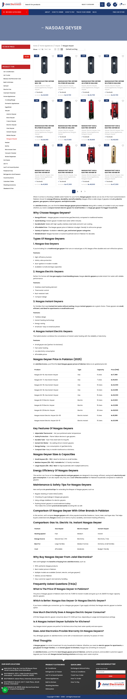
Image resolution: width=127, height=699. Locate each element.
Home (35, 46)
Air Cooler (7, 75)
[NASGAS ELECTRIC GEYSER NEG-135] (44, 65)
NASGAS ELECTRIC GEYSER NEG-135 (44, 82)
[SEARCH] (102, 4)
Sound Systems (9, 178)
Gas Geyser (10, 128)
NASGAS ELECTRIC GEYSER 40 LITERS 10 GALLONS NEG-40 (91, 83)
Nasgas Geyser (12, 139)
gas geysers (44, 201)
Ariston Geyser (11, 114)
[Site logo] (12, 4)
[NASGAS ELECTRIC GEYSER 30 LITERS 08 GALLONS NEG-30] (68, 65)
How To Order (76, 679)
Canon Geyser (11, 121)
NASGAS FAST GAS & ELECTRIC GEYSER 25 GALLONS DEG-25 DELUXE (44, 172)
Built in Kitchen (8, 82)
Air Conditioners (9, 72)
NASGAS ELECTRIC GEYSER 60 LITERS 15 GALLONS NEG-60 (44, 128)
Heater (7, 142)
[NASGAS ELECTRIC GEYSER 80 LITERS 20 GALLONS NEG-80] (68, 110)
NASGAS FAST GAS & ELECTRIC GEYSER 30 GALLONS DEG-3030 (89, 172)
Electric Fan (7, 89)
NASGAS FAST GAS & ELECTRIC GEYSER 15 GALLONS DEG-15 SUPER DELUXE (90, 129)
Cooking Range (10, 100)
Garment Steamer (10, 93)
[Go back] (42, 28)
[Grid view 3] (58, 49)
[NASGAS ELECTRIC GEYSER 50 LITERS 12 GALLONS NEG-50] (114, 65)
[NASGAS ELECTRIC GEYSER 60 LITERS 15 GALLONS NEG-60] (44, 110)
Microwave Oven (10, 149)
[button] (5, 690)
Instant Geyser (11, 132)
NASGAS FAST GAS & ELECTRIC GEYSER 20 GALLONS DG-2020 (112, 128)
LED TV (6, 164)
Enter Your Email (101, 669)
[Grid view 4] (62, 49)
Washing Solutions (10, 185)
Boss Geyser (11, 118)
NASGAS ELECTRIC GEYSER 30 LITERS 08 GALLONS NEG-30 (67, 83)
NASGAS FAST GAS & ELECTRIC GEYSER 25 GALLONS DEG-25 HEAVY (67, 172)
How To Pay (75, 682)
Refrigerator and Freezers (12, 174)
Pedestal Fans (8, 171)
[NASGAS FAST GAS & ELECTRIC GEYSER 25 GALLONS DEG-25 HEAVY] (68, 154)
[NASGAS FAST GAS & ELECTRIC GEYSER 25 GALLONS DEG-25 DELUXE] (44, 154)
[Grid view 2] (55, 49)
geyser (88, 197)
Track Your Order (77, 675)
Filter (27, 57)
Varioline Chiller (9, 181)
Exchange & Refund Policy (80, 668)
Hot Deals (7, 160)
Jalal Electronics (73, 562)
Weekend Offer (9, 188)
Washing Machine (52, 686)
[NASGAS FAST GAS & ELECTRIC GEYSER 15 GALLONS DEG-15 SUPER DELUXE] (91, 110)
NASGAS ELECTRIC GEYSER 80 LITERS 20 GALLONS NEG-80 (67, 128)
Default (6, 86)
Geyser (7, 111)
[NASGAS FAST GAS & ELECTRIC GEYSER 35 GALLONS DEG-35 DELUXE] (114, 154)
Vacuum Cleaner (10, 153)
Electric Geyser (11, 125)
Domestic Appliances (12, 103)
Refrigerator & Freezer (54, 672)
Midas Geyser (11, 135)
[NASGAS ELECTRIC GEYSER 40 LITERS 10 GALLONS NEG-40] (91, 65)
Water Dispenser (10, 157)
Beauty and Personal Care (12, 79)
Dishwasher (50, 689)
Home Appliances (9, 96)
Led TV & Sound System (54, 675)
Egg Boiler (8, 107)
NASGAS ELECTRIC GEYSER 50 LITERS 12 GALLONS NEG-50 (114, 83)
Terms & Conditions (78, 672)
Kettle (7, 146)
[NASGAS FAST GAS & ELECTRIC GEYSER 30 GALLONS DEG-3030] (91, 154)
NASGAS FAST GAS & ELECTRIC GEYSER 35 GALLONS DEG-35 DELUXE (114, 172)
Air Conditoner (51, 668)
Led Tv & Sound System (11, 167)
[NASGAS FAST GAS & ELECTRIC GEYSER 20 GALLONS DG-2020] (114, 110)
